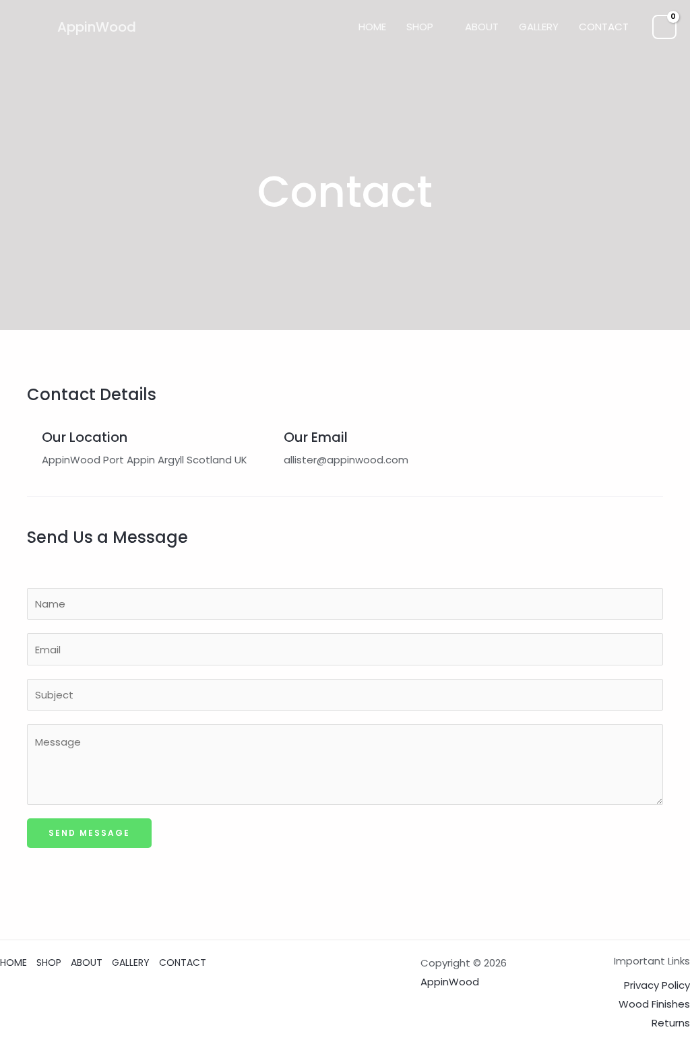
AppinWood (96, 27)
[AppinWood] (30, 26)
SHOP (419, 27)
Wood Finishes (654, 1004)
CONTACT (604, 27)
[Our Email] (268, 433)
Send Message (89, 833)
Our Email (316, 437)
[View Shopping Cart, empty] (664, 27)
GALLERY (539, 27)
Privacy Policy (657, 985)
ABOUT (482, 27)
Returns (671, 1023)
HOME (372, 27)
